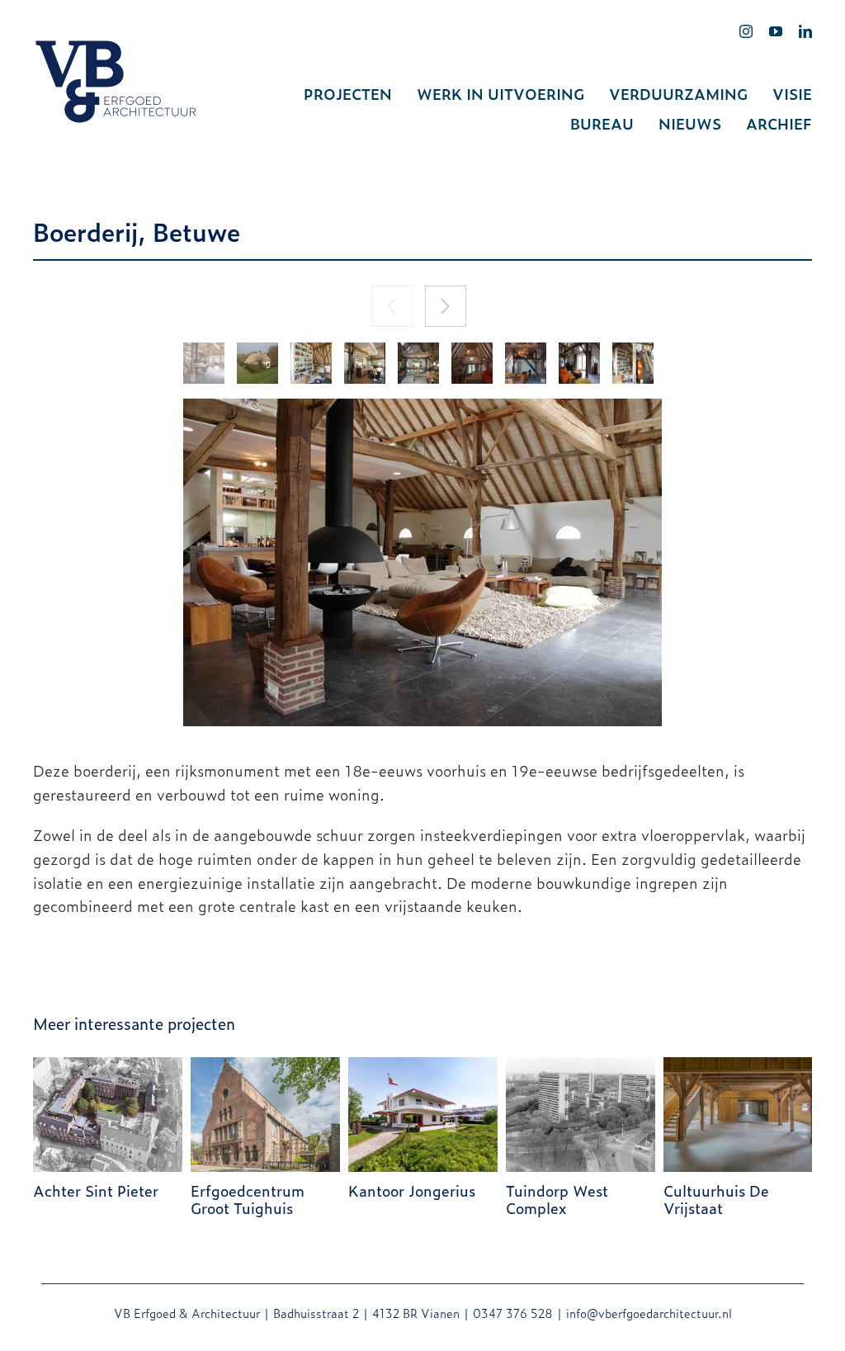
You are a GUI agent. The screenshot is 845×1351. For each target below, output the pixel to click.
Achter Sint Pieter (95, 1190)
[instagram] (746, 31)
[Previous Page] (392, 306)
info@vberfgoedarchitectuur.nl (649, 1312)
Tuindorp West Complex (557, 1199)
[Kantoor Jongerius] (423, 1065)
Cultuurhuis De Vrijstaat (716, 1199)
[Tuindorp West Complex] (580, 1065)
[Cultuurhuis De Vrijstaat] (738, 1065)
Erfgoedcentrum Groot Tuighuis (247, 1199)
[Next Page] (445, 306)
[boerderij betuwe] (203, 363)
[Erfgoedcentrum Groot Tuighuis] (265, 1065)
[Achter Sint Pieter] (107, 1065)
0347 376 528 (513, 1312)
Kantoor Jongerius (411, 1190)
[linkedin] (805, 31)
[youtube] (775, 31)
